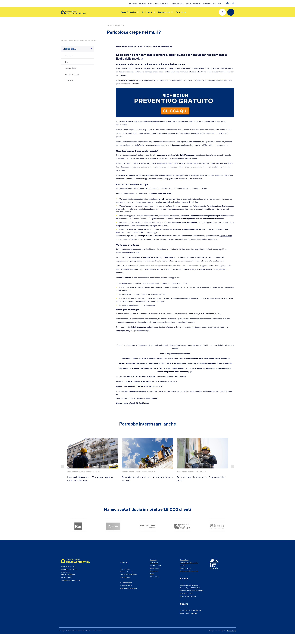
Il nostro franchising (161, 3)
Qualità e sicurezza (177, 3)
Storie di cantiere (155, 565)
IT (230, 3)
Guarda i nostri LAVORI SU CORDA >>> (132, 403)
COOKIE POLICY (185, 568)
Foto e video (69, 80)
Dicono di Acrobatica (193, 3)
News (220, 3)
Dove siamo (181, 12)
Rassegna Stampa (71, 68)
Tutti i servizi (154, 563)
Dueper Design (231, 631)
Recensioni (68, 56)
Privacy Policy (184, 560)
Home (63, 40)
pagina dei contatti (186, 322)
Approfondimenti (209, 3)
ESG (150, 3)
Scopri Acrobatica (128, 12)
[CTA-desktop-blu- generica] (175, 102)
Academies (133, 3)
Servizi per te (147, 12)
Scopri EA (153, 560)
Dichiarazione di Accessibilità (189, 571)
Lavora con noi (164, 12)
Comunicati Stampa (72, 74)
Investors (142, 3)
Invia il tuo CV (154, 576)
